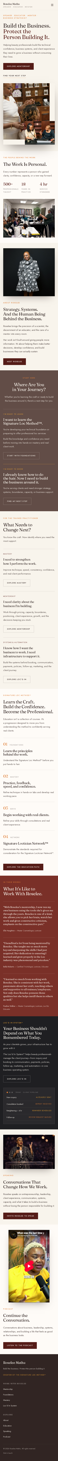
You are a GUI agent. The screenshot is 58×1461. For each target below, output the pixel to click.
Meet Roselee (14, 361)
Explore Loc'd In (16, 679)
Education (7, 1425)
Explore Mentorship (18, 66)
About (5, 1420)
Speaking (7, 1431)
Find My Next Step (17, 501)
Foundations (8, 1394)
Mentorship (8, 1389)
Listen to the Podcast (20, 1345)
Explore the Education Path (23, 867)
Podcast (6, 1436)
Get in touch (8, 1453)
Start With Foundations (21, 455)
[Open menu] (52, 5)
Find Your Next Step (14, 75)
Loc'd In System (10, 1405)
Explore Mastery (16, 583)
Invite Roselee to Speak (20, 1216)
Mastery (6, 1400)
